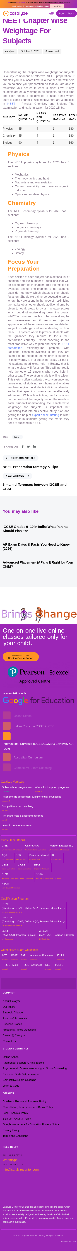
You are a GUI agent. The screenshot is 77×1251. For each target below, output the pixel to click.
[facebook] (17, 983)
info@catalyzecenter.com (21, 1169)
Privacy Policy (11, 1130)
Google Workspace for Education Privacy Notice (31, 1124)
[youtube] (28, 983)
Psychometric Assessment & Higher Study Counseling (35, 1068)
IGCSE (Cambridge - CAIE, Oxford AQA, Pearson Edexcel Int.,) (33, 908)
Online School (11, 1056)
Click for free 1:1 (30, 6)
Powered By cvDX (68, 1241)
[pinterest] (38, 983)
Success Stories (12, 1023)
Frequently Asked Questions (19, 1029)
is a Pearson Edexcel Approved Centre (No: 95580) (39, 2)
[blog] (49, 983)
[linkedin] (44, 983)
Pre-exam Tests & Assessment (21, 1074)
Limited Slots (57, 6)
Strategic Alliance (13, 1012)
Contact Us (9, 1041)
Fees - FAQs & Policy (15, 1112)
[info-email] (54, 983)
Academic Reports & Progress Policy (24, 1101)
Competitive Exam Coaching (19, 1079)
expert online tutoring (45, 415)
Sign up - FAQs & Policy (17, 1118)
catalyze (10, 51)
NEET (11, 103)
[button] (51, 13)
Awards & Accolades (15, 1018)
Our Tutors (9, 1006)
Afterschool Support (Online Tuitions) (24, 1062)
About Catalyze (12, 1000)
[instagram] (33, 983)
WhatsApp (10, 1160)
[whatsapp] (44, 13)
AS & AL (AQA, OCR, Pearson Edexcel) (56, 935)
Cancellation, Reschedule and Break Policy (28, 1107)
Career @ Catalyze (14, 1035)
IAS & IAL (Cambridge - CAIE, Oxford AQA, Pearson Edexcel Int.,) (33, 921)
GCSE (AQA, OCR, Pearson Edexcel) (19, 935)
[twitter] (22, 983)
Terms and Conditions (15, 1135)
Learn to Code (11, 1085)
